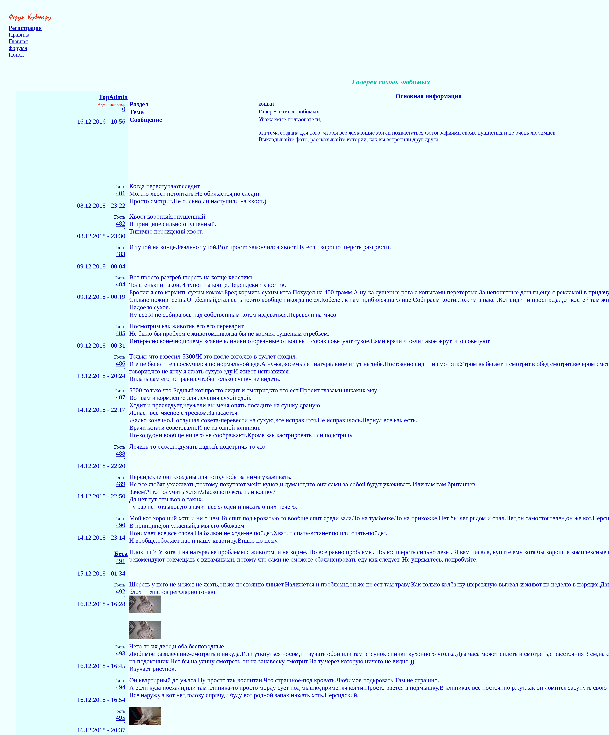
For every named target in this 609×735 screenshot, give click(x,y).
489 (120, 484)
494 (120, 687)
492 (120, 591)
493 (120, 653)
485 (120, 333)
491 (120, 561)
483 (120, 254)
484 (120, 284)
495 (120, 717)
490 (120, 525)
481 (120, 193)
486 (120, 363)
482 (120, 223)
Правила (19, 34)
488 (120, 453)
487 (120, 397)
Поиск (16, 54)
